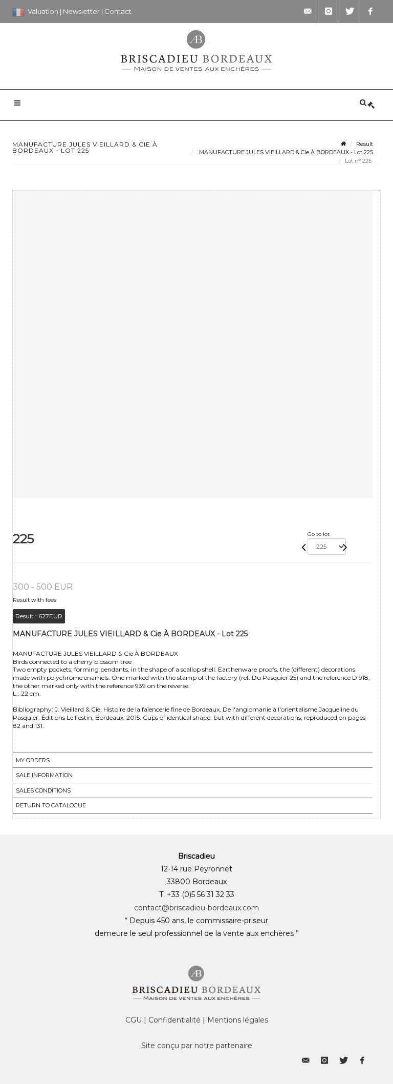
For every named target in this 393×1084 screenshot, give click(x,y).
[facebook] (370, 11)
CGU (133, 1020)
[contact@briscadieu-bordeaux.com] (307, 11)
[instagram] (328, 11)
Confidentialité (174, 1020)
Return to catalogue (51, 805)
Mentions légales (237, 1020)
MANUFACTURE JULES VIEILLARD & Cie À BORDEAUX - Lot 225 (285, 152)
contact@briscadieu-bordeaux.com (196, 907)
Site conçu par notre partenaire (196, 1045)
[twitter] (349, 11)
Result (364, 144)
